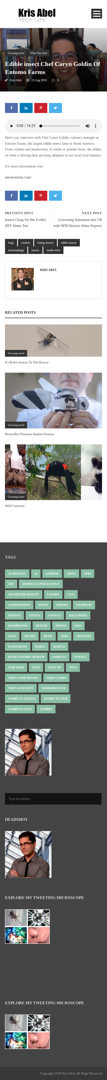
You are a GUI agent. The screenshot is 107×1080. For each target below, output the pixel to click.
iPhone (60, 625)
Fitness (34, 615)
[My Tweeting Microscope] (30, 928)
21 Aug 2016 (39, 80)
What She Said (38, 52)
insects (35, 250)
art (11, 583)
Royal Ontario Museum (26, 656)
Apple (71, 573)
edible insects (69, 242)
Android (52, 573)
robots (59, 646)
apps (87, 573)
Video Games (56, 677)
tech (36, 667)
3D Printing (17, 573)
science (80, 656)
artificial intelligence (40, 583)
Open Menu (96, 13)
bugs (11, 242)
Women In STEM (55, 698)
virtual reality (20, 688)
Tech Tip (54, 667)
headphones (18, 625)
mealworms (53, 250)
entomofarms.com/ (18, 177)
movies (29, 636)
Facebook (84, 604)
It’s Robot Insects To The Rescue (27, 362)
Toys (73, 667)
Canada (53, 594)
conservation (19, 604)
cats (70, 594)
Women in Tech (20, 709)
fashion (14, 615)
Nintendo (83, 636)
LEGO (12, 636)
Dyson (43, 604)
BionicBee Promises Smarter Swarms (29, 434)
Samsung (59, 656)
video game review (23, 677)
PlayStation (17, 646)
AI (35, 573)
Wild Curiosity (15, 506)
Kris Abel (15, 80)
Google (54, 615)
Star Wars (16, 667)
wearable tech (54, 688)
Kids (78, 625)
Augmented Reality (23, 594)
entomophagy (16, 250)
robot (40, 646)
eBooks (62, 604)
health (41, 625)
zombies (46, 709)
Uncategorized (16, 52)
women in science (22, 698)
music (48, 636)
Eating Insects (45, 242)
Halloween (78, 615)
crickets (25, 242)
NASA (64, 636)
